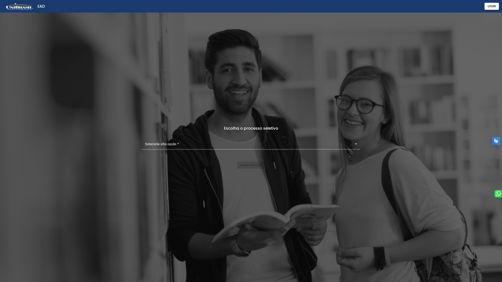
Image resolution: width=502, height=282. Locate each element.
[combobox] (251, 145)
